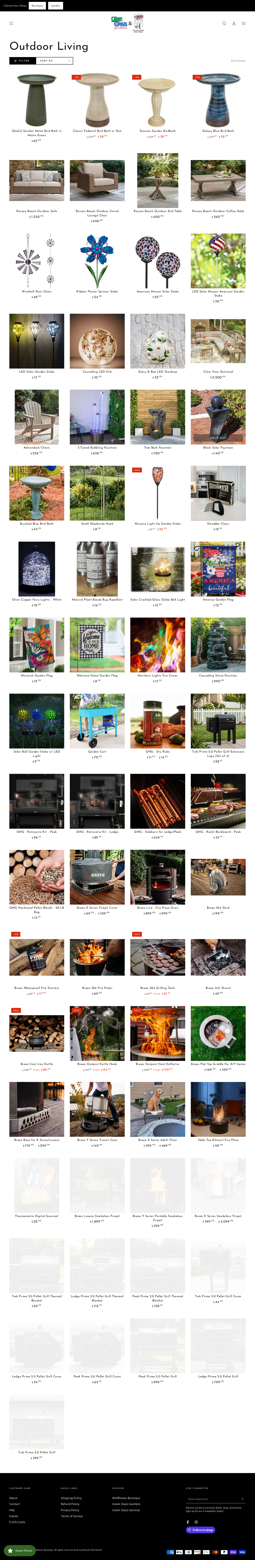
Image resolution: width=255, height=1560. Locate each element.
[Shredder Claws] (218, 493)
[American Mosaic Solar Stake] (157, 261)
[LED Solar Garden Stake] (36, 341)
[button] (224, 23)
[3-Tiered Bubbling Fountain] (97, 417)
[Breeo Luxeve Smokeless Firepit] (97, 1185)
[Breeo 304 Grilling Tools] (157, 957)
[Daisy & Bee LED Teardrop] (157, 341)
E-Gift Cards (17, 1522)
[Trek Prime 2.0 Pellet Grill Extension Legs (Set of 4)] (218, 721)
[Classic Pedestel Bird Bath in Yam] (97, 100)
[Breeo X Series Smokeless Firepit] (218, 1185)
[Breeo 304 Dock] (218, 877)
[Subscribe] (243, 1499)
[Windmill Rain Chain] (36, 261)
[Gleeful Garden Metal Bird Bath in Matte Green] (36, 100)
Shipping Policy (71, 1498)
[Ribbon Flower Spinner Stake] (97, 261)
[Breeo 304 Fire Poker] (97, 957)
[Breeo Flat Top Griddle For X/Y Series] (218, 1033)
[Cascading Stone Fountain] (218, 645)
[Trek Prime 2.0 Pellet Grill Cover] (218, 1265)
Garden (55, 5)
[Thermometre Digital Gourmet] (36, 1185)
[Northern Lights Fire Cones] (157, 645)
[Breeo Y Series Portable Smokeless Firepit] (157, 1185)
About (13, 1498)
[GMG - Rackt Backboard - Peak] (218, 801)
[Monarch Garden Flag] (36, 645)
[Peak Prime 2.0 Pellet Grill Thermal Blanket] (157, 1265)
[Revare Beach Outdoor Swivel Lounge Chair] (97, 180)
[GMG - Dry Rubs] (157, 721)
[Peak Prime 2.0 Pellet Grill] (157, 1345)
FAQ (12, 1510)
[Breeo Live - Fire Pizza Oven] (157, 877)
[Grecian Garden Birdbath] (157, 100)
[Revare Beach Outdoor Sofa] (36, 180)
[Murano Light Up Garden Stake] (157, 493)
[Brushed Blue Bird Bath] (36, 493)
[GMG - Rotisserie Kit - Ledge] (97, 801)
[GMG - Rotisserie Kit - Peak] (36, 801)
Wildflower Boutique (126, 1498)
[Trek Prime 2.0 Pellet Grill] (36, 1421)
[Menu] (11, 23)
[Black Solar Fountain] (218, 417)
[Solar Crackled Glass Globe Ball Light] (157, 569)
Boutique (37, 5)
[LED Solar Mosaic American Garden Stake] (218, 261)
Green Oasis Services (126, 1510)
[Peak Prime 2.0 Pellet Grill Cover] (97, 1345)
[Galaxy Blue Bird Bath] (218, 100)
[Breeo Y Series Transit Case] (97, 1109)
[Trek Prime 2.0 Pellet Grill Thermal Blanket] (36, 1265)
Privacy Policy (70, 1510)
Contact (14, 1504)
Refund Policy (70, 1504)
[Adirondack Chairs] (36, 417)
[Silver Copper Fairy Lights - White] (36, 569)
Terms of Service (72, 1516)
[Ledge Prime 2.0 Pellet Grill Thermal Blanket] (97, 1265)
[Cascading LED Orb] (97, 341)
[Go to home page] (127, 23)
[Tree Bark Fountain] (157, 417)
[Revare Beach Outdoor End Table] (157, 180)
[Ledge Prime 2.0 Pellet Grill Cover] (36, 1345)
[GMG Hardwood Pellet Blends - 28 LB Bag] (36, 877)
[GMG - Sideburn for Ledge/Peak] (157, 801)
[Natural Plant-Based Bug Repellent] (97, 569)
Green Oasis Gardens (126, 1504)
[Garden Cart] (97, 721)
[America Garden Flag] (218, 569)
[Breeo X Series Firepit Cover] (97, 877)
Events (13, 1516)
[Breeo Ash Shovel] (218, 957)
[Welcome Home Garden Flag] (97, 645)
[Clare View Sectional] (218, 341)
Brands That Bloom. (93, 1549)
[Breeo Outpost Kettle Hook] (97, 1033)
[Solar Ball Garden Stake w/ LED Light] (36, 721)
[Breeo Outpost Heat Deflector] (157, 1033)
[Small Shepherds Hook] (97, 493)
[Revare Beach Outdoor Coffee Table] (218, 180)
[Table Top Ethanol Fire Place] (218, 1109)
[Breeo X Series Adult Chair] (157, 1109)
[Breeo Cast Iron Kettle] (36, 1033)
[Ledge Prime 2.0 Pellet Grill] (218, 1345)
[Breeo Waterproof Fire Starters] (36, 957)
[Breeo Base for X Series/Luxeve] (36, 1109)
